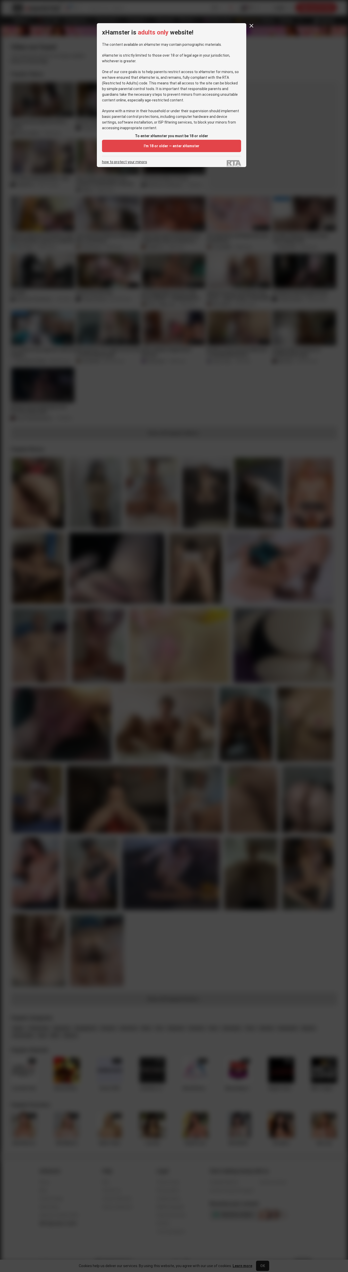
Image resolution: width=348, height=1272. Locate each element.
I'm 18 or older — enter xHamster (171, 146)
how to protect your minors (124, 162)
